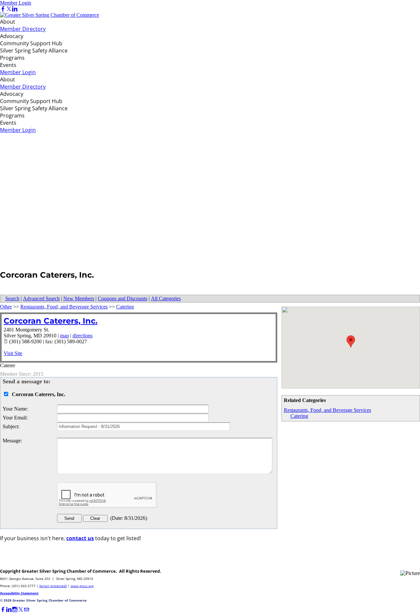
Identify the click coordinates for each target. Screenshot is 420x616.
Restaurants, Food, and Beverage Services (327, 410)
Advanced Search (41, 298)
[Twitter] (8, 9)
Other (6, 306)
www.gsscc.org (82, 586)
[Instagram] (14, 609)
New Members (78, 298)
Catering (299, 416)
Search (12, 298)
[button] (350, 341)
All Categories (166, 298)
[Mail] (26, 609)
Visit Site (13, 353)
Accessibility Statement (19, 593)
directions (83, 335)
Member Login (15, 3)
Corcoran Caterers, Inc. (50, 321)
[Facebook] (3, 9)
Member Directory (23, 28)
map (64, 335)
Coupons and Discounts (122, 298)
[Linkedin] (14, 9)
